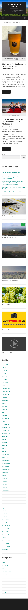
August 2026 (5, 364)
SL (2, 583)
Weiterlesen (6, 92)
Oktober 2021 (5, 531)
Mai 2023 (4, 481)
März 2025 (4, 415)
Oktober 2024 (5, 430)
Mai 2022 (4, 517)
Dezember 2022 (6, 496)
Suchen (4, 154)
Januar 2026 (5, 385)
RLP (3, 580)
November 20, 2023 (7, 126)
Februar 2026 (5, 382)
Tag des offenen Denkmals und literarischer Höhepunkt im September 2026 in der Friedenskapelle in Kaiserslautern (12, 183)
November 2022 (6, 499)
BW (3, 568)
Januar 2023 (5, 493)
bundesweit (5, 565)
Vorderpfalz (5, 592)
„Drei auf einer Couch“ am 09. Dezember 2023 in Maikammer (12, 121)
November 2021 (6, 528)
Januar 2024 (5, 457)
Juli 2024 (4, 439)
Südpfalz (4, 586)
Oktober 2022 (5, 502)
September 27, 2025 (7, 71)
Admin (3, 562)
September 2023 (6, 469)
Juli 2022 (4, 511)
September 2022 (6, 505)
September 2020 (6, 540)
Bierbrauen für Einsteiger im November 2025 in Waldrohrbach (14, 66)
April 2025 (4, 412)
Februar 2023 (5, 490)
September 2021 (6, 534)
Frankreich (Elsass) (6, 571)
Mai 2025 (4, 409)
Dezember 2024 (6, 424)
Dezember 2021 (6, 525)
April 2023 (4, 484)
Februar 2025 (5, 418)
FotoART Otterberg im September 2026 (11, 191)
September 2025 (6, 397)
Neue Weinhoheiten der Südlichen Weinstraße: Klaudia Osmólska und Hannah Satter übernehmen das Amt (13, 172)
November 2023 (6, 463)
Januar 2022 (5, 522)
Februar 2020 (5, 543)
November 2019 (6, 546)
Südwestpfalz (5, 589)
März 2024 (4, 451)
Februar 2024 (5, 454)
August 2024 (5, 436)
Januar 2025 (5, 421)
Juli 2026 (4, 367)
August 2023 (5, 472)
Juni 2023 (4, 478)
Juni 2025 (4, 406)
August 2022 (5, 508)
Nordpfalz (4, 574)
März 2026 (4, 379)
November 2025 (6, 391)
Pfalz (3, 577)
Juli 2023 (4, 475)
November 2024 (6, 427)
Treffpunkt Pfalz (14, 5)
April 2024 (4, 448)
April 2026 (4, 376)
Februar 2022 (5, 520)
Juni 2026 (4, 370)
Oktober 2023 (5, 466)
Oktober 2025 (5, 394)
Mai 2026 (4, 373)
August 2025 (5, 400)
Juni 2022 (4, 514)
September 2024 (6, 433)
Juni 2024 (4, 442)
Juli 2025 (4, 403)
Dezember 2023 (6, 460)
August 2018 (5, 549)
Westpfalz (4, 595)
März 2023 (4, 487)
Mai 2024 (4, 445)
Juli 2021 (4, 537)
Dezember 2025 (6, 388)
